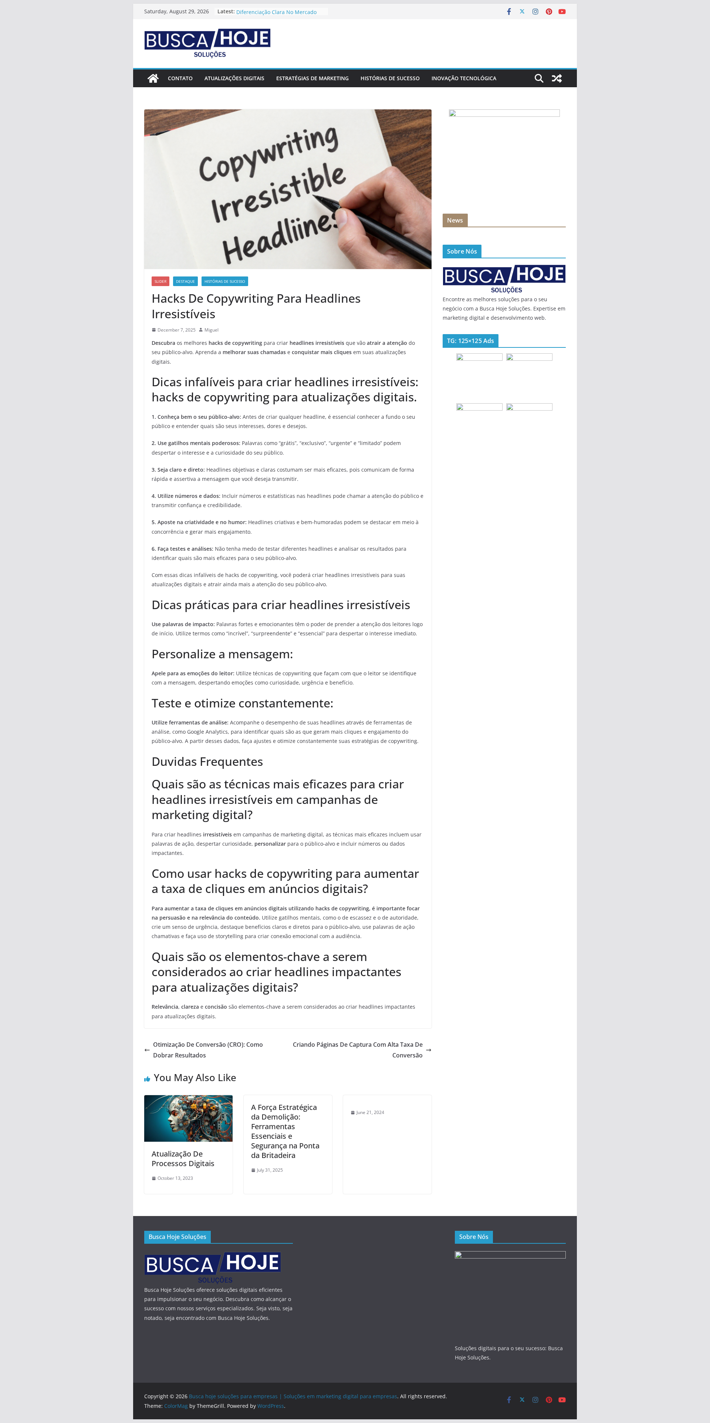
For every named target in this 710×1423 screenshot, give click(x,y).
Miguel (211, 330)
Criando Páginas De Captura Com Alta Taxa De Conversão (358, 1049)
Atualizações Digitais (234, 78)
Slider (160, 281)
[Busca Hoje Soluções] (504, 268)
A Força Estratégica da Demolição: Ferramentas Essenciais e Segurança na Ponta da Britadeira (285, 1131)
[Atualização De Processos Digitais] (188, 1100)
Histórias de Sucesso (390, 78)
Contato (180, 78)
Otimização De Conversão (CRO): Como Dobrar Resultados (208, 1049)
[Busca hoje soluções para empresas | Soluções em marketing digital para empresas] (153, 78)
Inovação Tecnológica (464, 78)
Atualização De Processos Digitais (183, 1158)
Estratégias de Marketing (312, 78)
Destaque (185, 281)
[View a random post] (557, 78)
